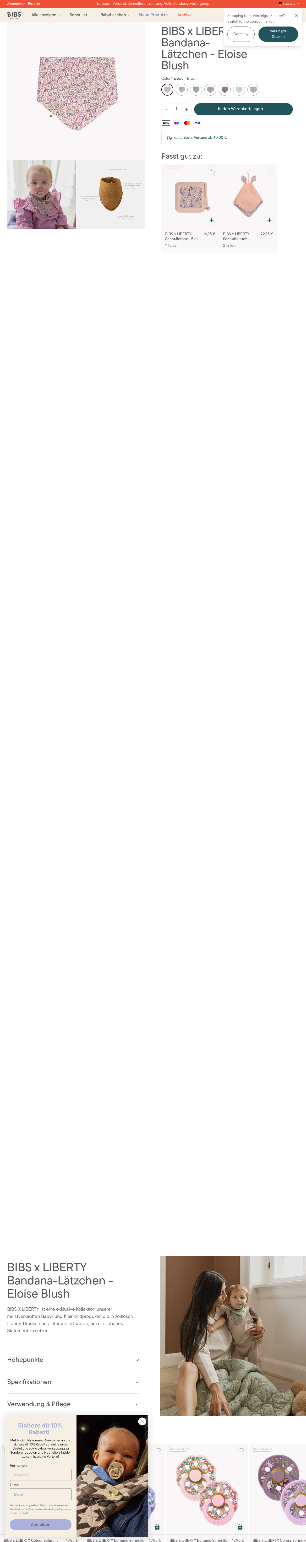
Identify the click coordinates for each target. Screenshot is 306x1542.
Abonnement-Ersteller (23, 4)
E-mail (15, 1485)
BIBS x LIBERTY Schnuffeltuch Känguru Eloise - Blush (237, 237)
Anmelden (40, 1525)
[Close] (296, 15)
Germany (241, 34)
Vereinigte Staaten (278, 34)
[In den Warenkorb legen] (211, 220)
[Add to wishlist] (213, 170)
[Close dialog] (142, 1421)
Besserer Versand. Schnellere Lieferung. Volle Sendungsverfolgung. (153, 4)
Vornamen (18, 1465)
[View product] (157, 1526)
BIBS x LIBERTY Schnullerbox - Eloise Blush (183, 237)
